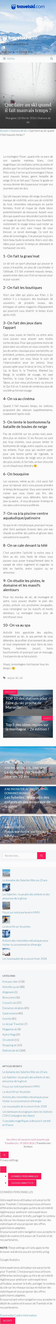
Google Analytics (22, 1183)
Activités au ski (10, 986)
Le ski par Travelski (13, 1024)
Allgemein (8, 992)
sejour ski (13, 677)
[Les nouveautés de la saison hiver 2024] (6, 954)
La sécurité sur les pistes (16, 926)
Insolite (6, 1018)
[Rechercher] (41, 855)
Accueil (4, 130)
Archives (28, 1146)
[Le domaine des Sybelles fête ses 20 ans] (28, 782)
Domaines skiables (13, 1008)
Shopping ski (9, 1045)
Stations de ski (19, 130)
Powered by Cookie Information (18, 1315)
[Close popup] (3, 1169)
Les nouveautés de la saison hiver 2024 (24, 958)
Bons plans (8, 997)
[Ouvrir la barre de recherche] (51, 58)
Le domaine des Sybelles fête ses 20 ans (24, 880)
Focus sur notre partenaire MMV (21, 912)
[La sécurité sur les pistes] (6, 922)
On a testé (8, 1039)
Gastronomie (10, 1013)
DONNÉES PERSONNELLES (24, 1176)
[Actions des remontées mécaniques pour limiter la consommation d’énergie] (6, 936)
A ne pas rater (10, 981)
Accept (7, 1320)
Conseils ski (9, 1002)
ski (21, 677)
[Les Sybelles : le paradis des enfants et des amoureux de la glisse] (28, 812)
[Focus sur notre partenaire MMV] (28, 842)
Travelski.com (43, 1143)
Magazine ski (9, 1029)
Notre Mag (8, 1034)
